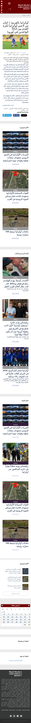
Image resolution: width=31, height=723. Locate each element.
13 (12, 617)
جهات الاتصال (12, 710)
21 (8, 619)
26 (16, 622)
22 (4, 619)
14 (8, 617)
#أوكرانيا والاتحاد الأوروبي (15, 108)
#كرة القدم (12, 52)
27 (12, 622)
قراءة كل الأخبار (15, 593)
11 (20, 617)
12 (16, 617)
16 (29, 619)
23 (29, 622)
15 (4, 617)
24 (25, 622)
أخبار (28, 15)
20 (12, 619)
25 (20, 622)
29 (4, 622)
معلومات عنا (18, 710)
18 (20, 619)
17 (25, 619)
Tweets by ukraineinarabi (15, 660)
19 (16, 619)
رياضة (24, 15)
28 (8, 622)
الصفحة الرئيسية (4, 710)
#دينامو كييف (15, 54)
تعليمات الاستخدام (26, 710)
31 (25, 624)
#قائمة (9, 54)
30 (29, 624)
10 (25, 617)
